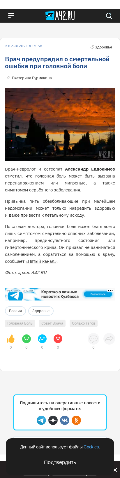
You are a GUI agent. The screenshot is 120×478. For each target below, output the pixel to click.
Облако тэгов (83, 323)
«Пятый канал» (41, 261)
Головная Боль (20, 323)
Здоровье (41, 310)
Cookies (91, 446)
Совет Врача (52, 323)
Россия (15, 310)
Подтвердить (60, 462)
